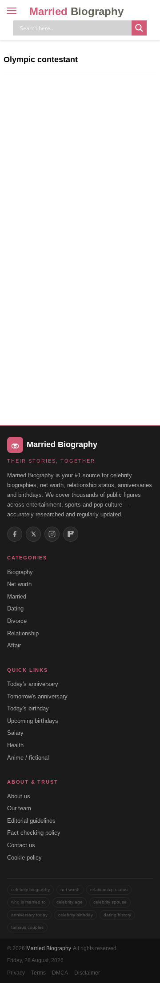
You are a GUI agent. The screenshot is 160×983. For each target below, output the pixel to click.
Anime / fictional (28, 757)
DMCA (60, 973)
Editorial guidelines (31, 820)
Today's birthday (28, 708)
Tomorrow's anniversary (37, 696)
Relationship (23, 633)
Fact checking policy (33, 832)
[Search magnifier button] (139, 28)
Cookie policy (24, 857)
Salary (15, 732)
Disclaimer (87, 973)
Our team (19, 808)
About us (18, 796)
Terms (38, 973)
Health (15, 745)
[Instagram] (52, 534)
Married (76, 11)
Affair (14, 645)
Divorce (17, 621)
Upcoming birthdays (32, 720)
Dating (15, 608)
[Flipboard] (70, 534)
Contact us (21, 845)
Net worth (19, 584)
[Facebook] (14, 534)
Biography (20, 572)
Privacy (16, 973)
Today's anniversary (32, 684)
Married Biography (48, 948)
